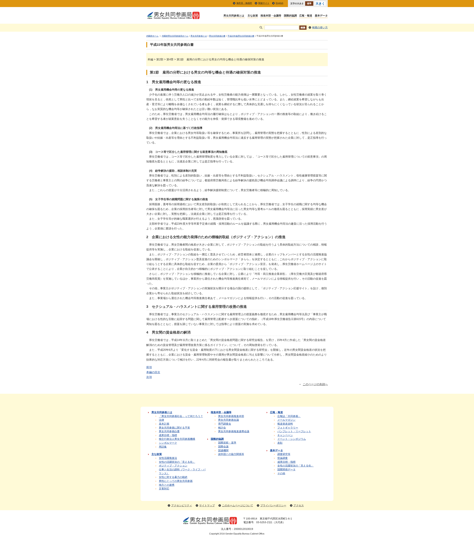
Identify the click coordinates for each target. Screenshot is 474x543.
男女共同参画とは (199, 36)
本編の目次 (153, 372)
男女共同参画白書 (217, 36)
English (279, 3)
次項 (149, 377)
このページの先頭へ (315, 384)
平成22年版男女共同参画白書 (241, 36)
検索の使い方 (320, 27)
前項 (149, 367)
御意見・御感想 (244, 3)
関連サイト (263, 3)
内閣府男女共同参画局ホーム (175, 36)
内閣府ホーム (152, 36)
